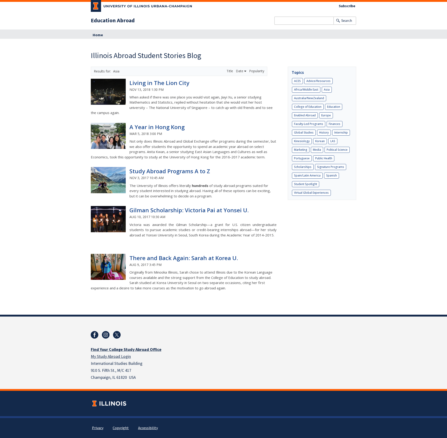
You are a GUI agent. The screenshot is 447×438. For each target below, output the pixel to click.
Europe (326, 115)
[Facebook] (94, 335)
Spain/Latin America (307, 175)
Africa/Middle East (306, 90)
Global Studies (304, 132)
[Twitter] (117, 335)
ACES (297, 81)
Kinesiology (302, 141)
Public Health (323, 158)
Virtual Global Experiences (311, 193)
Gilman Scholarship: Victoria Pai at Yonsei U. (189, 210)
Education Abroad (113, 20)
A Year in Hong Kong (157, 127)
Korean (320, 141)
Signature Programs (330, 167)
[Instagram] (106, 335)
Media (317, 150)
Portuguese (302, 158)
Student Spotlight (305, 184)
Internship (341, 132)
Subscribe (347, 6)
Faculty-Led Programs (308, 124)
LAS (332, 141)
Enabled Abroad (305, 115)
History (324, 132)
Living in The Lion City (159, 83)
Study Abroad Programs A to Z (169, 171)
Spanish (331, 175)
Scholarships (303, 167)
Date (240, 71)
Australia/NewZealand (309, 98)
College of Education (308, 107)
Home (98, 35)
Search (346, 20)
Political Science (337, 150)
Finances (334, 124)
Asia (327, 90)
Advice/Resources (318, 81)
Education (333, 107)
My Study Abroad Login (111, 357)
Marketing (300, 150)
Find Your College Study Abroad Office (126, 350)
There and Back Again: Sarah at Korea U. (183, 258)
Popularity (256, 71)
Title (230, 71)
